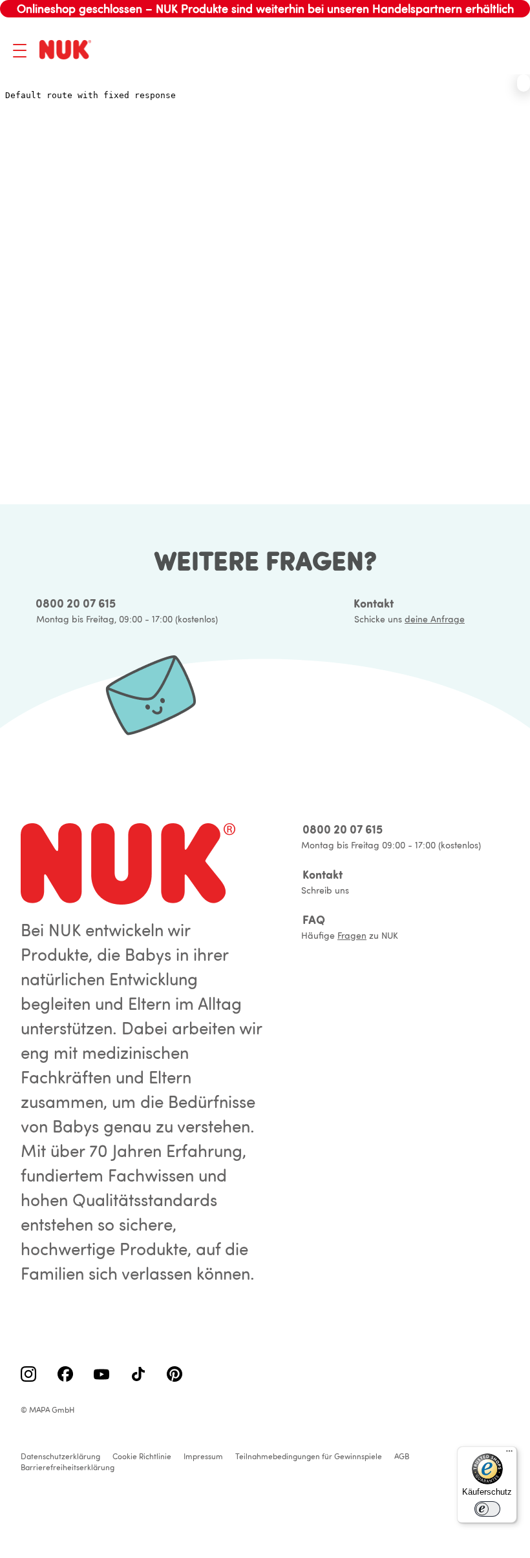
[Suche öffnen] (442, 50)
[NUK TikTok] (138, 1375)
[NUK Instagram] (28, 1375)
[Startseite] (67, 50)
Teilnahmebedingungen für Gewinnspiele (308, 1456)
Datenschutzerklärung (60, 1456)
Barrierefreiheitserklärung (67, 1467)
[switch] (487, 1509)
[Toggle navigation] (19, 50)
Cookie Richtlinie (141, 1456)
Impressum (203, 1456)
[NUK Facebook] (65, 1375)
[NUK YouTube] (101, 1375)
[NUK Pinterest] (174, 1375)
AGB (401, 1456)
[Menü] (509, 1454)
